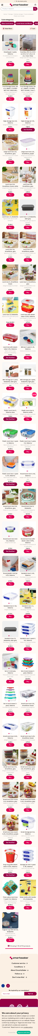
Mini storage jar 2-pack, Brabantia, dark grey (10, 380)
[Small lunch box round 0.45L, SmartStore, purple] (10, 823)
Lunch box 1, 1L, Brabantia (10, 217)
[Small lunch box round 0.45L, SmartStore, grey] (28, 790)
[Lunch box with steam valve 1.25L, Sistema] (10, 338)
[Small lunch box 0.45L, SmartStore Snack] (28, 727)
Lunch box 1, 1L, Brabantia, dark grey (28, 218)
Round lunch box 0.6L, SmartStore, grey (10, 507)
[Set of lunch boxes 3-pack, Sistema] (28, 662)
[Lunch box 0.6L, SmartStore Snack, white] (10, 175)
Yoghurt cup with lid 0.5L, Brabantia (10, 930)
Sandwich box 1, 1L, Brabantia (28, 607)
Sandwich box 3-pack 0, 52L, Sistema (28, 639)
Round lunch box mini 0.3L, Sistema (10, 540)
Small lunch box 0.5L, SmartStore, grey (10, 768)
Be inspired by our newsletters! (19, 990)
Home (5, 14)
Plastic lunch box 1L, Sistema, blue (10, 411)
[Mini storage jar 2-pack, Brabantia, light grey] (28, 370)
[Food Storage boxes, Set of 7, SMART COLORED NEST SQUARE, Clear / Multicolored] (28, 77)
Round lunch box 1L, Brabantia (28, 507)
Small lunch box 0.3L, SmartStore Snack (27, 704)
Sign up (30, 993)
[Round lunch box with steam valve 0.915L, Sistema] (28, 529)
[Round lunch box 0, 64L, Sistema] (28, 464)
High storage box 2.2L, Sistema (10, 122)
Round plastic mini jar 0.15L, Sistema (10, 574)
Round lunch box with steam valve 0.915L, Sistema (28, 540)
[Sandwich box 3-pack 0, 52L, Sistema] (28, 629)
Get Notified (28, 129)
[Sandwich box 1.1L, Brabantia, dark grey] (10, 629)
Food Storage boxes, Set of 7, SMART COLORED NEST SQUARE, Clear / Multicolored (28, 88)
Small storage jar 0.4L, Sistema (28, 833)
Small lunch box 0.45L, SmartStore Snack (28, 737)
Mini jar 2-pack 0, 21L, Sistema (28, 348)
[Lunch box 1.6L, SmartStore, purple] (28, 240)
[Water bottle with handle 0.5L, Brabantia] (28, 888)
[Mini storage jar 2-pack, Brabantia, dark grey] (10, 370)
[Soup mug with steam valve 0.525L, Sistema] (10, 855)
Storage (10, 14)
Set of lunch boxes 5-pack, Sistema (10, 704)
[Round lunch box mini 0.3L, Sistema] (10, 529)
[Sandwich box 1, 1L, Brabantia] (28, 596)
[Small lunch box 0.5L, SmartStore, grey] (10, 757)
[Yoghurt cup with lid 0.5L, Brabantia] (10, 920)
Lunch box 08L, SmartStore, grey (28, 185)
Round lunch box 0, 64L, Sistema (27, 474)
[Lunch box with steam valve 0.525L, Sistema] (28, 305)
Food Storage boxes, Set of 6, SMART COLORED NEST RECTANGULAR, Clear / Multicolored (10, 88)
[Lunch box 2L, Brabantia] (10, 305)
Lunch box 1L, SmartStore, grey (28, 283)
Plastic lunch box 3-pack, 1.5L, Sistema (28, 442)
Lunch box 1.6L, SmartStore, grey (10, 250)
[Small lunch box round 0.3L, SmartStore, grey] (28, 757)
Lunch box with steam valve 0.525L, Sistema (28, 315)
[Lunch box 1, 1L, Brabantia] (10, 207)
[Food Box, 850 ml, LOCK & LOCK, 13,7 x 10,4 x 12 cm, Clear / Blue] (28, 43)
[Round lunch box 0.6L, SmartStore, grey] (10, 497)
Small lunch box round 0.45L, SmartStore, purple (10, 833)
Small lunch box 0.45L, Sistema (10, 737)
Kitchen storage (18, 14)
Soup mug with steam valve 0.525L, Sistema (10, 865)
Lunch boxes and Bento (24, 23)
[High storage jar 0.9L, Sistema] (28, 111)
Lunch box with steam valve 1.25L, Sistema (10, 348)
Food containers (28, 14)
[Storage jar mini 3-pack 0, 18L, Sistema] (28, 855)
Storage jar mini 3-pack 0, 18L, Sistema (28, 865)
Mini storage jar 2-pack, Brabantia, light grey (27, 380)
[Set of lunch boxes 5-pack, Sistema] (10, 694)
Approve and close (24, 1032)
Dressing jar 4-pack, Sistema (10, 53)
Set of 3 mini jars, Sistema (10, 672)
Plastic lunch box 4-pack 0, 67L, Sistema (10, 474)
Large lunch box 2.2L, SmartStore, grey (10, 152)
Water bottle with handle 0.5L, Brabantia (28, 898)
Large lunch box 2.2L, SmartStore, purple (27, 152)
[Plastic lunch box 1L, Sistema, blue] (10, 401)
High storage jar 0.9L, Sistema (27, 122)
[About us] (19, 1006)
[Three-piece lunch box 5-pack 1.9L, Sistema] (10, 888)
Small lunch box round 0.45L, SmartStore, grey (27, 800)
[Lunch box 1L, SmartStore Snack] (10, 272)
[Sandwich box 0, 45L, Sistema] (28, 564)
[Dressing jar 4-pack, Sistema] (10, 43)
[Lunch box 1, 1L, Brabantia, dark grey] (28, 207)
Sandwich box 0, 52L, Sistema (10, 607)
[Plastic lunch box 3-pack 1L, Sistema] (10, 432)
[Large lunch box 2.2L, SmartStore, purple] (28, 142)
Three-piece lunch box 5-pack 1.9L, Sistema (10, 898)
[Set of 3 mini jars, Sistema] (10, 662)
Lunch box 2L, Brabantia (10, 314)
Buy (10, 227)
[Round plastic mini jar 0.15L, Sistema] (10, 564)
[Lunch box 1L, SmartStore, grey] (28, 272)
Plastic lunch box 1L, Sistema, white (28, 411)
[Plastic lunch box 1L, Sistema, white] (28, 401)
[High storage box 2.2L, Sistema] (10, 111)
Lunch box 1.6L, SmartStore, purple (28, 250)
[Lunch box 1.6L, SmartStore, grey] (10, 240)
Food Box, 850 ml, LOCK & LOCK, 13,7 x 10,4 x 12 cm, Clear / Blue (27, 54)
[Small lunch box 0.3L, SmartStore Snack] (28, 694)
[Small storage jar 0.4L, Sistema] (28, 823)
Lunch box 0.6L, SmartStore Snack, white (10, 185)
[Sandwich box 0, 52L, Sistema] (10, 596)
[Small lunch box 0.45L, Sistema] (10, 727)
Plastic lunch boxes (19, 16)
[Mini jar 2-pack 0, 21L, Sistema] (28, 338)
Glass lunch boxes (7, 23)
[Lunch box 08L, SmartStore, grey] (28, 175)
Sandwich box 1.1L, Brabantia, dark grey (10, 639)
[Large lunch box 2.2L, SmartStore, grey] (10, 142)
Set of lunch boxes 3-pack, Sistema (28, 672)
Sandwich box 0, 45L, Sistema (27, 574)
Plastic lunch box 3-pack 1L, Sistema (10, 442)
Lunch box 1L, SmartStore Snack (10, 283)
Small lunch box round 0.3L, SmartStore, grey (28, 768)
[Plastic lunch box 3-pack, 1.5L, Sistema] (28, 432)
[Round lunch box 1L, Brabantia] (28, 497)
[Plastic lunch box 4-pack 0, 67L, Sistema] (10, 464)
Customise (11, 1032)
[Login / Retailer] (7, 986)
